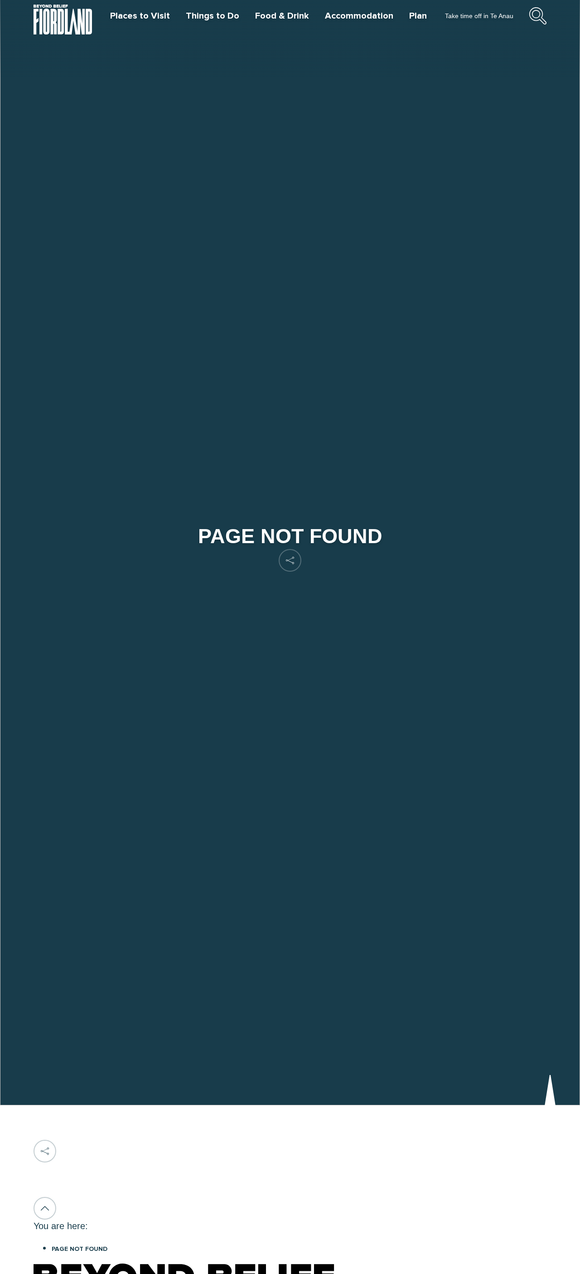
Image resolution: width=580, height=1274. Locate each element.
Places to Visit (140, 15)
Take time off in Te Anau (479, 15)
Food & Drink (282, 15)
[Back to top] (45, 1208)
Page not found (79, 1249)
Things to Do (212, 15)
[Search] (537, 23)
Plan (418, 15)
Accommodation (359, 15)
